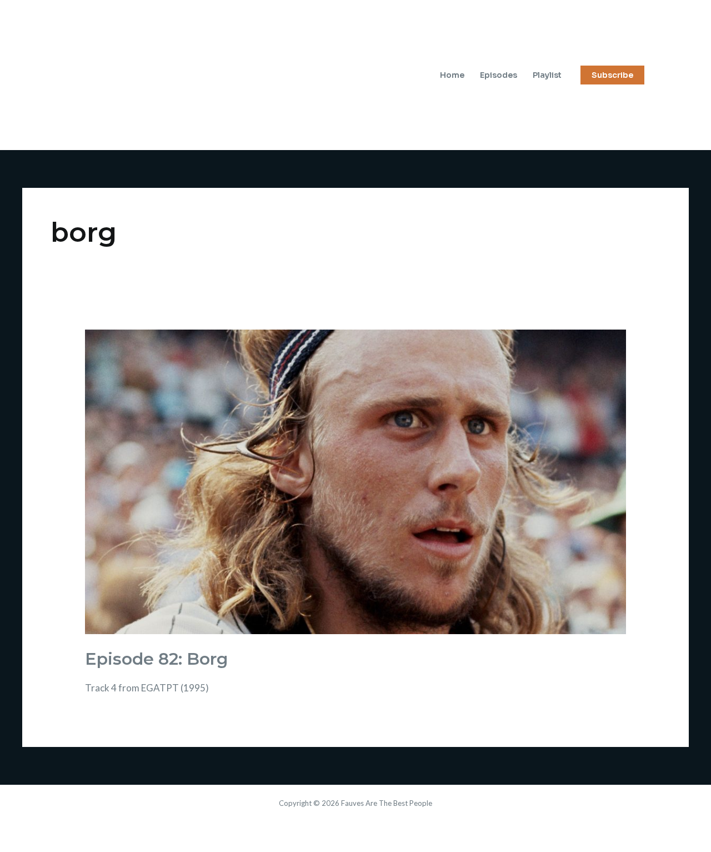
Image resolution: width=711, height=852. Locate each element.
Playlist (547, 75)
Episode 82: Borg (156, 659)
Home (452, 75)
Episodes (498, 75)
